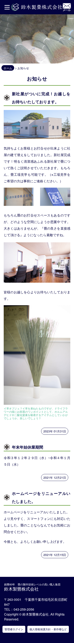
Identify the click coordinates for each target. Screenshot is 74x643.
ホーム (7, 68)
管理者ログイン (14, 629)
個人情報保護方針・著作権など (48, 629)
